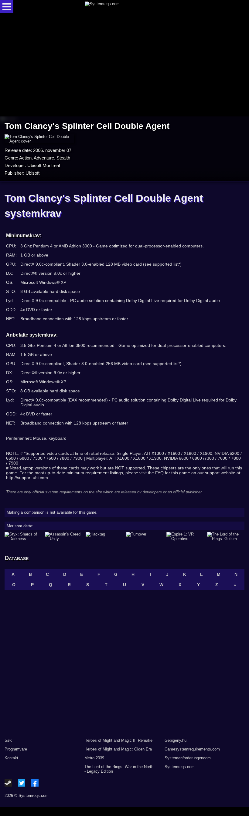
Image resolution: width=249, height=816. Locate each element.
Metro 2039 (94, 758)
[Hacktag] (104, 536)
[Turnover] (144, 536)
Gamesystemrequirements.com (192, 749)
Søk (8, 740)
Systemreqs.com (180, 766)
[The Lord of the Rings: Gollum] (225, 536)
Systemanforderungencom (188, 758)
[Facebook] (35, 783)
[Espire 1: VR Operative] (185, 536)
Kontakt (11, 758)
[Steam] (8, 783)
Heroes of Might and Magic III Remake (118, 740)
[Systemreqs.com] (130, 6)
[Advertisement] (124, 65)
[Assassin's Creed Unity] (63, 536)
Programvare (16, 749)
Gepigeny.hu (175, 740)
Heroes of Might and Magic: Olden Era (118, 749)
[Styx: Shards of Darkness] (23, 536)
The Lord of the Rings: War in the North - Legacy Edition (118, 769)
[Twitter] (21, 783)
